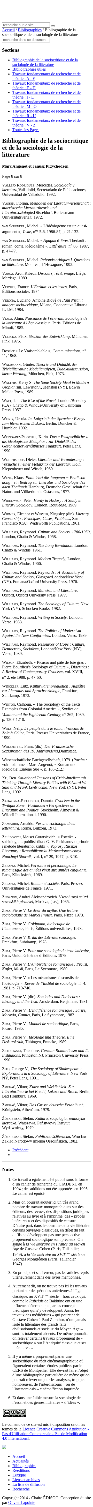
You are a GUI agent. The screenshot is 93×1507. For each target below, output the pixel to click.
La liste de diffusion (28, 1484)
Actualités (20, 1461)
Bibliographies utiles (29, 69)
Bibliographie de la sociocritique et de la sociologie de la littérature (45, 62)
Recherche (21, 1489)
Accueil (8, 30)
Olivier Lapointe (21, 1502)
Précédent (20, 1150)
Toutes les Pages (25, 130)
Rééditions (21, 1470)
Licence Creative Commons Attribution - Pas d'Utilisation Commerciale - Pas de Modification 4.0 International (45, 1434)
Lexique (19, 1475)
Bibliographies (30, 30)
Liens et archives (26, 1480)
